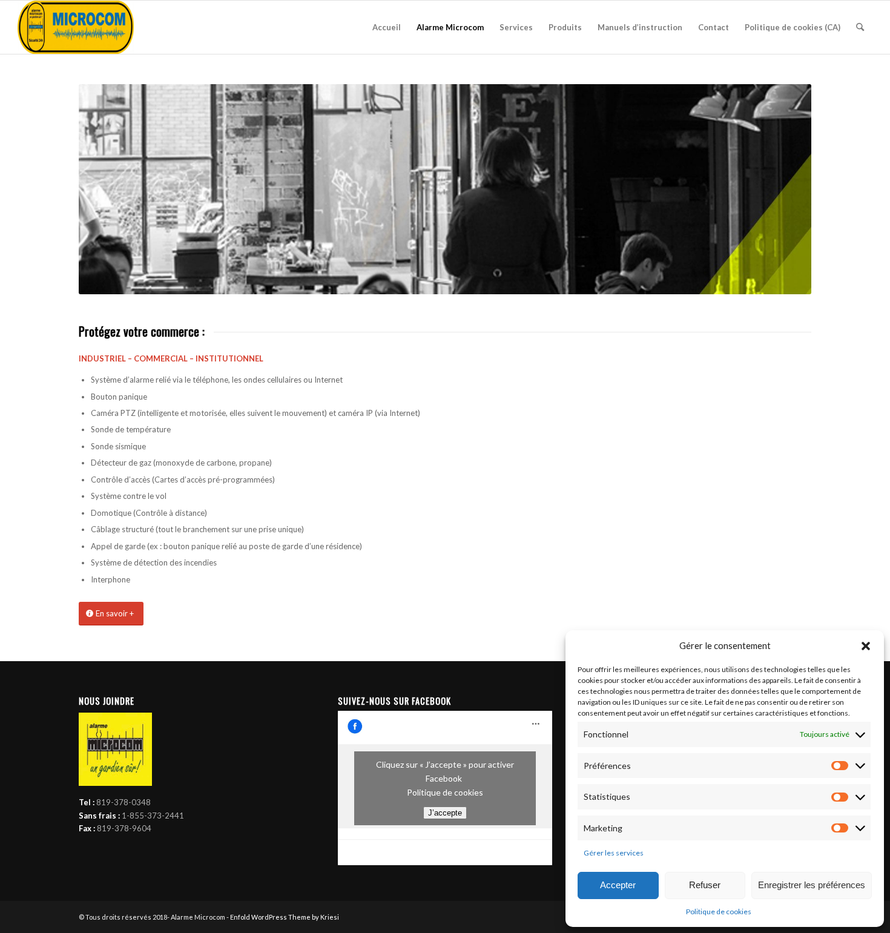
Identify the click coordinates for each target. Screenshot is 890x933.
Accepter (618, 885)
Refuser (704, 885)
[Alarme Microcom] (75, 27)
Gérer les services (614, 852)
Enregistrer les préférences (811, 885)
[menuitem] (386, 27)
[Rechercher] (860, 27)
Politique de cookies (718, 911)
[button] (866, 646)
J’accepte (445, 812)
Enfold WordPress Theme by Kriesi (284, 917)
